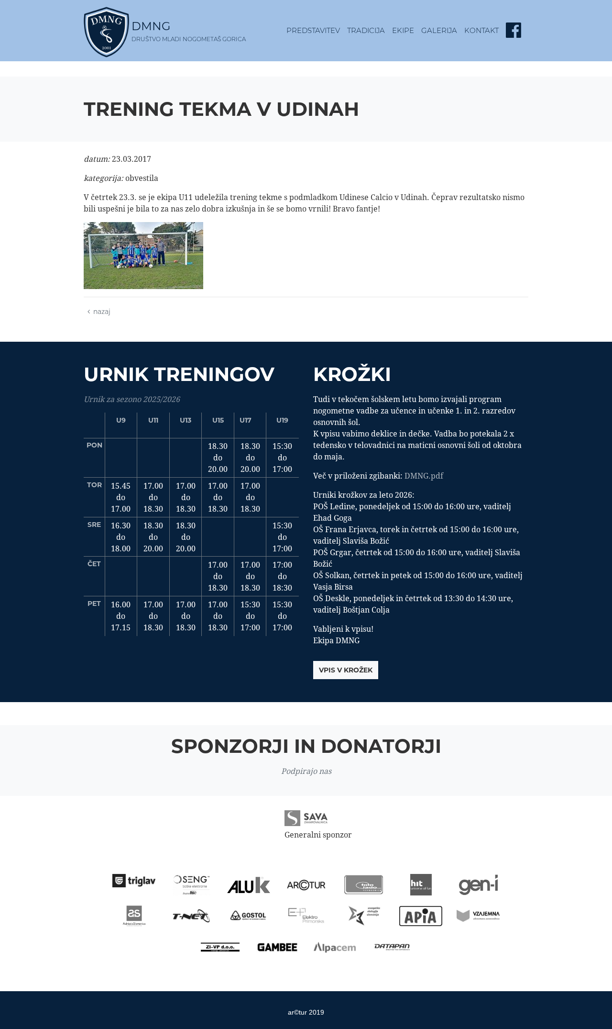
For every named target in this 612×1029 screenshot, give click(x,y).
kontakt (481, 30)
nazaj (101, 311)
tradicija (366, 30)
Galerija (439, 30)
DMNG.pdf (423, 475)
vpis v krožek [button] (345, 670)
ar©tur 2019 (306, 1012)
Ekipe (403, 30)
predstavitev (313, 30)
